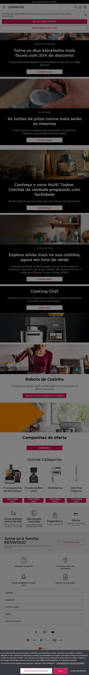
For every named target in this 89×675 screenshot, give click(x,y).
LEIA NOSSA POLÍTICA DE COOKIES (70, 663)
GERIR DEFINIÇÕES (78, 671)
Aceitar (60, 671)
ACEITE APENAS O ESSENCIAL (36, 671)
